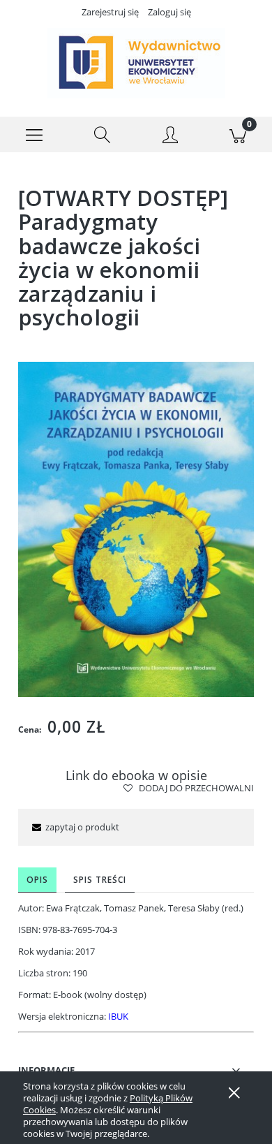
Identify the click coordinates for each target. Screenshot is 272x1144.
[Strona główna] (136, 63)
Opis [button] (37, 880)
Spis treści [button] (99, 880)
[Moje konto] (170, 136)
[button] (34, 134)
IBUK (118, 1016)
